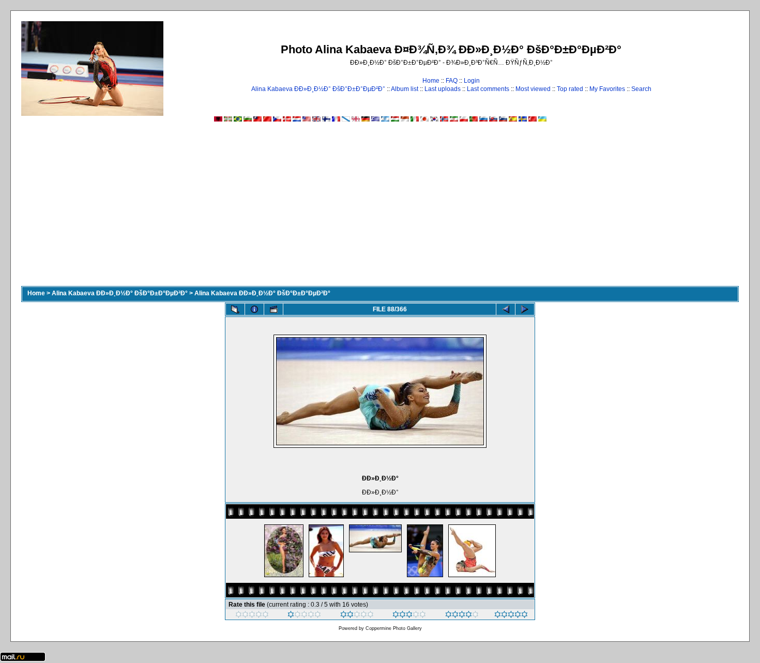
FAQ (452, 80)
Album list (404, 89)
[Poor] (304, 616)
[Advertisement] (380, 208)
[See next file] (524, 309)
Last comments (488, 89)
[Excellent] (462, 616)
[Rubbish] (252, 616)
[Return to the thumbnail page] (235, 309)
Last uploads (442, 89)
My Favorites (607, 89)
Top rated (570, 89)
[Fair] (357, 616)
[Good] (409, 616)
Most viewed (533, 89)
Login (472, 80)
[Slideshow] (273, 309)
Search (641, 89)
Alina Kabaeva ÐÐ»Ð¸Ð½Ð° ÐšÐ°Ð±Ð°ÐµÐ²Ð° (318, 89)
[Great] (511, 616)
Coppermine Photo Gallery (394, 628)
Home (430, 80)
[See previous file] (505, 309)
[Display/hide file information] (254, 309)
